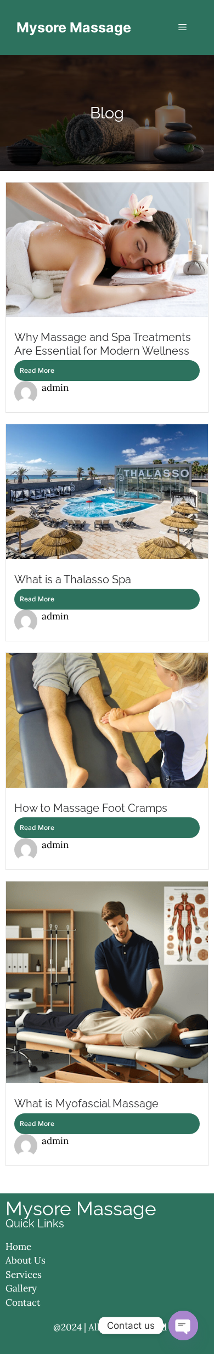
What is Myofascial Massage (86, 1103)
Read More (37, 370)
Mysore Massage (73, 27)
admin (55, 388)
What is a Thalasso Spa (72, 579)
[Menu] (182, 27)
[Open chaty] (183, 1325)
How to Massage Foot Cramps (90, 808)
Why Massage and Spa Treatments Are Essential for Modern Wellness (102, 344)
